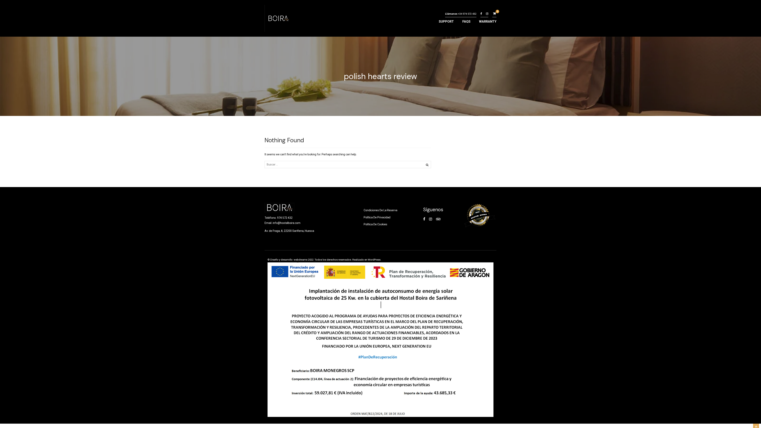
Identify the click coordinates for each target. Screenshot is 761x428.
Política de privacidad (377, 217)
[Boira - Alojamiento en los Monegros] (278, 19)
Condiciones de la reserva (380, 210)
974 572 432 (285, 217)
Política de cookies (375, 224)
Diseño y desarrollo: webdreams (288, 259)
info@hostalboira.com (286, 223)
